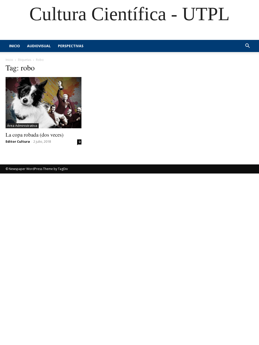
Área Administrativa (22, 125)
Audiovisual (39, 45)
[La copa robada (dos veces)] (43, 102)
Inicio (14, 45)
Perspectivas (70, 45)
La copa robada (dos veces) (34, 134)
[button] (247, 46)
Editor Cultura (18, 141)
